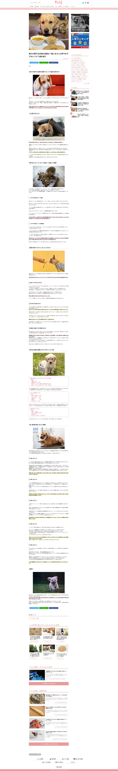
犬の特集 (31, 6)
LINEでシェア (44, 62)
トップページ (32, 8)
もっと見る (85, 83)
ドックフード (84, 76)
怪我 (76, 74)
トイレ (73, 69)
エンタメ (72, 6)
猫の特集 (37, 6)
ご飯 (86, 69)
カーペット (74, 79)
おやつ (78, 69)
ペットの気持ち (58, 6)
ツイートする (34, 62)
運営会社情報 (59, 766)
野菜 (85, 79)
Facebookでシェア (53, 62)
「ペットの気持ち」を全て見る (48, 744)
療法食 (78, 72)
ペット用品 (42, 6)
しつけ (84, 67)
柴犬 (80, 74)
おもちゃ (73, 81)
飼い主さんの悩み (50, 6)
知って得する (66, 6)
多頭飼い (73, 76)
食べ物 (82, 65)
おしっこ (79, 81)
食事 (37, 618)
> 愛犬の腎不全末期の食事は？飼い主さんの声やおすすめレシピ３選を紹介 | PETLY (56, 8)
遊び (84, 74)
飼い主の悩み (84, 72)
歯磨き (78, 76)
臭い (73, 74)
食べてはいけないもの (76, 67)
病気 (33, 618)
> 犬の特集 (37, 8)
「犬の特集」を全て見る (49, 683)
